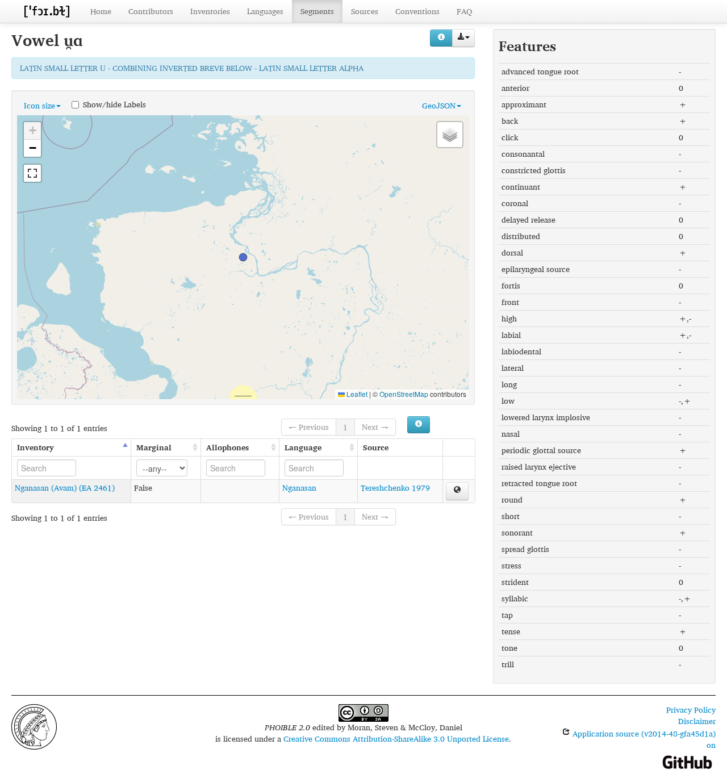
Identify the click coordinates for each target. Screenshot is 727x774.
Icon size (39, 105)
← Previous (309, 426)
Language (303, 447)
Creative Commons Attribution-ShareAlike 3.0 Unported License (396, 738)
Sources (364, 11)
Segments (317, 11)
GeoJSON (439, 105)
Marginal (154, 447)
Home (100, 11)
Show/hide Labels (114, 104)
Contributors (150, 11)
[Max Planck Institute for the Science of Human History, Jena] (34, 725)
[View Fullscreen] (32, 173)
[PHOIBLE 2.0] (46, 11)
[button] (243, 257)
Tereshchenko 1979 (395, 487)
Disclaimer (697, 720)
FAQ (464, 11)
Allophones (227, 447)
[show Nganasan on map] (457, 491)
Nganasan (299, 487)
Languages (265, 11)
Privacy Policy (691, 709)
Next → (375, 426)
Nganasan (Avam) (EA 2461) (65, 487)
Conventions (417, 11)
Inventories (210, 11)
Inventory (35, 447)
